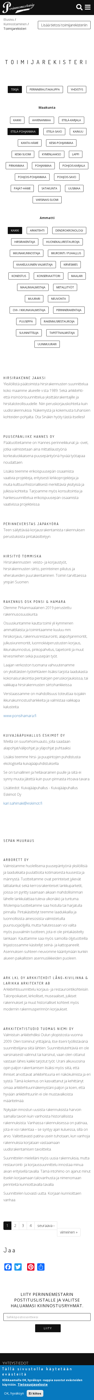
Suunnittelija (29, 333)
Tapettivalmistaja (62, 333)
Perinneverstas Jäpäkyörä (31, 524)
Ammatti (47, 218)
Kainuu (78, 131)
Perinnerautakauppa (45, 89)
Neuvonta (58, 299)
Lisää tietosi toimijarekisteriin (64, 25)
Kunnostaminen (15, 24)
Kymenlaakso (51, 154)
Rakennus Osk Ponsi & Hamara (34, 601)
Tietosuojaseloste (33, 1384)
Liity (48, 1328)
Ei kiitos (35, 1393)
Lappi (75, 154)
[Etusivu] (17, 7)
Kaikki (17, 120)
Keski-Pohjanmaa (61, 143)
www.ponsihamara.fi (19, 715)
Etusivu (8, 19)
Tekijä (15, 89)
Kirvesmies (71, 265)
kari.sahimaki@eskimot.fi (22, 803)
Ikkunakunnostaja (26, 253)
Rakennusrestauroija (59, 321)
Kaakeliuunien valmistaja (34, 265)
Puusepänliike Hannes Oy (29, 436)
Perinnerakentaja (68, 310)
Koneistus (19, 276)
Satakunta (49, 188)
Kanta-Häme (29, 143)
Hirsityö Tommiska (22, 556)
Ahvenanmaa (41, 120)
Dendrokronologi (69, 230)
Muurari (34, 299)
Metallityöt (65, 287)
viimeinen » (69, 1232)
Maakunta (47, 107)
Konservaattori (48, 276)
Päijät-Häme (22, 188)
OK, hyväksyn (14, 1393)
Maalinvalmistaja (32, 287)
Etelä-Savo (54, 131)
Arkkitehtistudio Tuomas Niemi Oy (38, 1029)
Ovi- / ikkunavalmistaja (29, 310)
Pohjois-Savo (66, 177)
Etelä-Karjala (71, 120)
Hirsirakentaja (24, 242)
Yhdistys (77, 89)
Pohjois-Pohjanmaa (32, 177)
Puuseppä (26, 321)
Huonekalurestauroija (63, 242)
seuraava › (45, 1225)
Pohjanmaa (43, 166)
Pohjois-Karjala (74, 166)
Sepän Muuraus (19, 840)
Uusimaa (74, 188)
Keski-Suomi (23, 154)
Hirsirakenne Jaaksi (24, 378)
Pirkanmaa (16, 166)
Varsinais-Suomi (47, 200)
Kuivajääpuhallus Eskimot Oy (34, 735)
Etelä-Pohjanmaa (23, 131)
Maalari (77, 276)
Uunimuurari (47, 344)
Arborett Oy (16, 860)
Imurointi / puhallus (66, 253)
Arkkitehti (37, 230)
